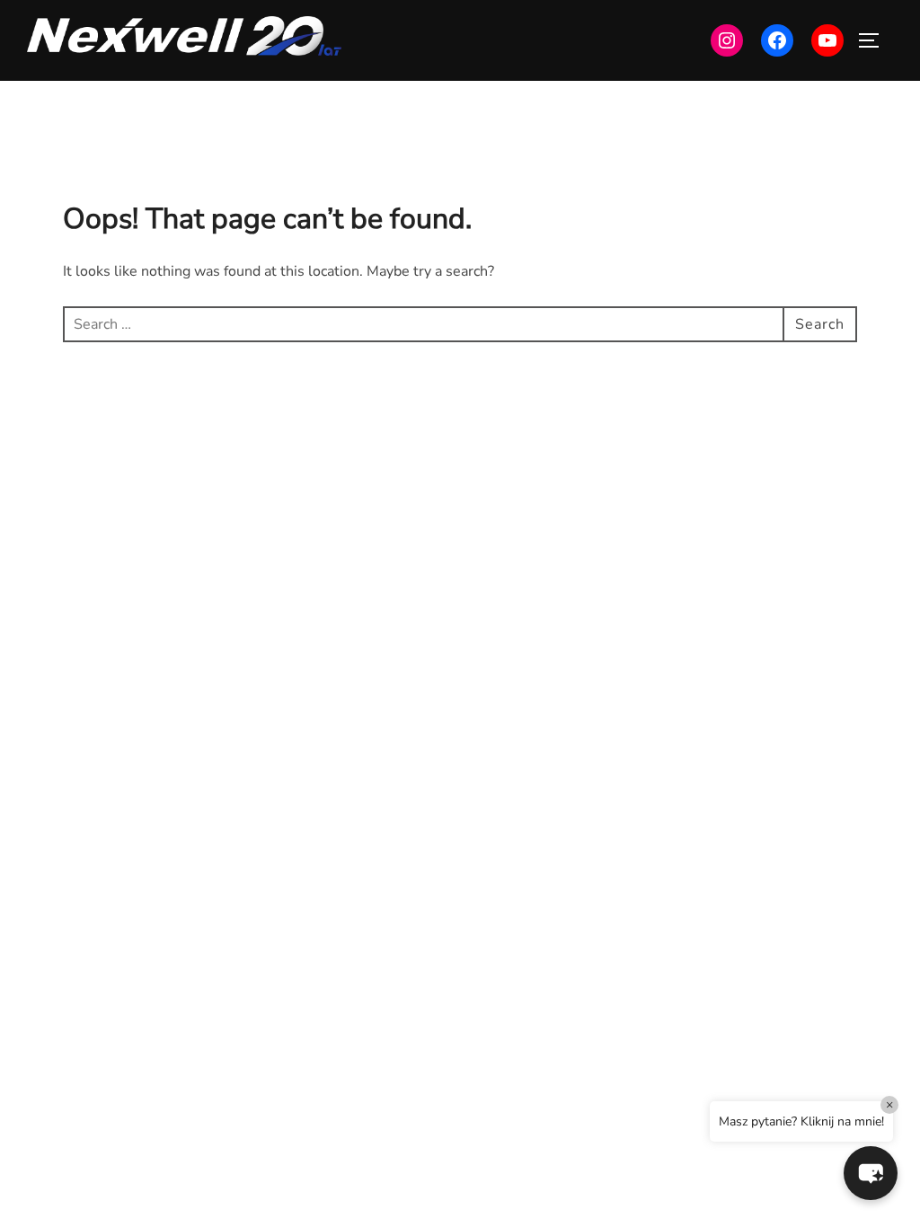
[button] (871, 1173)
